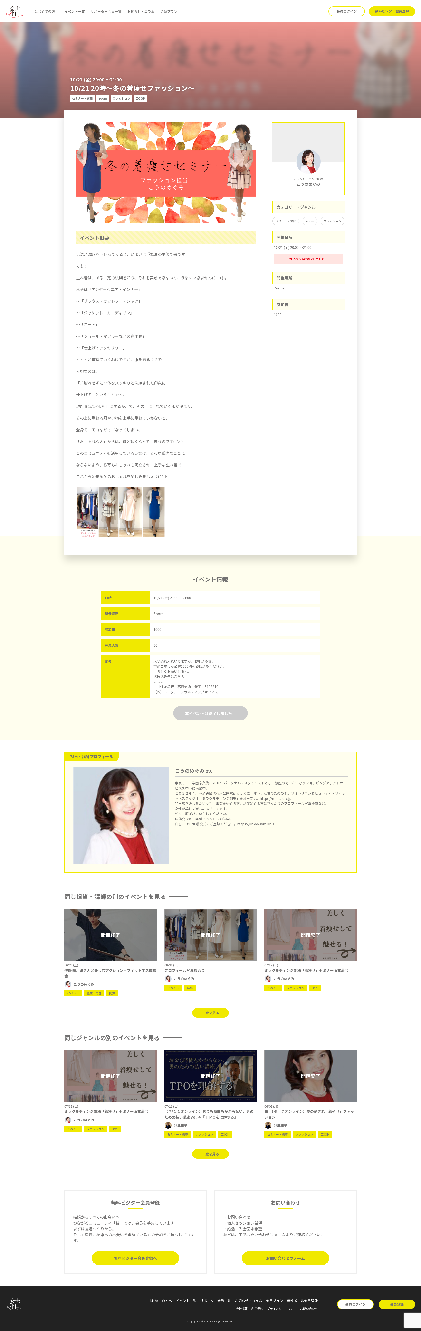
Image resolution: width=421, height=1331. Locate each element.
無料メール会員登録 (302, 1300)
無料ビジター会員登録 (392, 11)
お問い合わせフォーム (285, 1258)
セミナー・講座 (286, 221)
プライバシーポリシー (281, 1308)
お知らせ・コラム (140, 11)
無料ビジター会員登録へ (135, 1258)
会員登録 (397, 1304)
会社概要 (242, 1308)
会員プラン (168, 11)
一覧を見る (210, 1012)
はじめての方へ (46, 11)
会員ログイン (346, 11)
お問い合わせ (309, 1308)
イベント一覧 (74, 11)
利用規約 (257, 1308)
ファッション (332, 221)
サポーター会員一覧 (106, 11)
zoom (310, 221)
